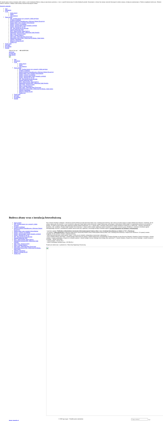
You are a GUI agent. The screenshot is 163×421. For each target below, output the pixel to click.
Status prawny (13, 13)
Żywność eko (12, 53)
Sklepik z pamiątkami (15, 39)
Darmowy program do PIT (17, 41)
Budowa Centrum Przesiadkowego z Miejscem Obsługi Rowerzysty (27, 21)
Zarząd (11, 14)
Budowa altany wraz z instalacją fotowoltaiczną (22, 22)
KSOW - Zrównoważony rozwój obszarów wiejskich (23, 25)
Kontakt (7, 48)
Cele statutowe (14, 15)
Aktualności (8, 10)
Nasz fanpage (12, 54)
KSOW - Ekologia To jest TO (17, 27)
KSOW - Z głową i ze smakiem (18, 24)
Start (6, 8)
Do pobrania (8, 46)
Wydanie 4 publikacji (15, 20)
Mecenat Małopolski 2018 (17, 29)
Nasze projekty (9, 17)
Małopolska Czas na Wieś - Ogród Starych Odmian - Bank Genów (27, 38)
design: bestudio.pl (14, 420)
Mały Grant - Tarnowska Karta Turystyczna (21, 36)
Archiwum (11, 52)
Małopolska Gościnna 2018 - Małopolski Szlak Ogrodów (24, 32)
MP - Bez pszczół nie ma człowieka (19, 28)
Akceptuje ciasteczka (5, 6)
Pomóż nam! (8, 43)
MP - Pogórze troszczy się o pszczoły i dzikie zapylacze (24, 18)
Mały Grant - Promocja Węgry (18, 34)
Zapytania (7, 45)
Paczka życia (13, 42)
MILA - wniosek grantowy (17, 35)
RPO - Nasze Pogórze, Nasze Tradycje (20, 31)
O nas (6, 11)
